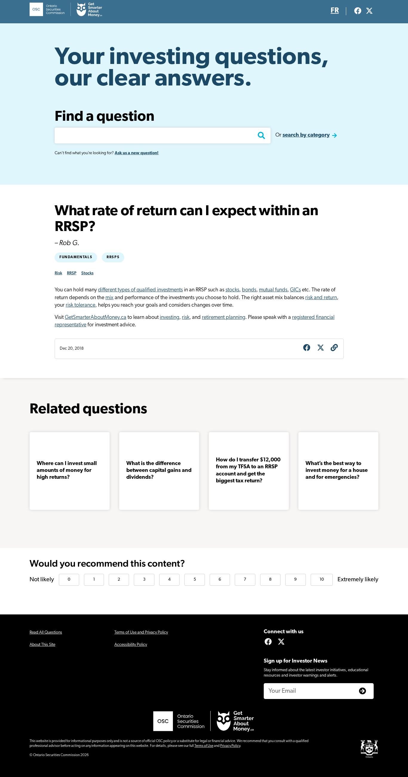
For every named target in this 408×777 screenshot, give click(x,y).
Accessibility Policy (130, 645)
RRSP (71, 272)
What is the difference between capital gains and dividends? (158, 471)
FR (335, 10)
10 (322, 579)
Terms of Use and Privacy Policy (141, 632)
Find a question (104, 117)
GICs (295, 290)
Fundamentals (75, 257)
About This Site (42, 645)
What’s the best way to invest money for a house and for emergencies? (337, 471)
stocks (232, 290)
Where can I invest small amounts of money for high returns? (67, 471)
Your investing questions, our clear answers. (192, 68)
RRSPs (113, 257)
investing (169, 317)
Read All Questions (46, 632)
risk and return (321, 298)
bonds (249, 290)
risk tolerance (80, 305)
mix (109, 298)
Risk (58, 272)
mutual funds (273, 290)
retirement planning (223, 317)
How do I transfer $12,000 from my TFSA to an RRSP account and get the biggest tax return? (248, 471)
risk (185, 317)
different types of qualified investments (140, 290)
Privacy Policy (230, 746)
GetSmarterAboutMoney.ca (95, 317)
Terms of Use (203, 746)
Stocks (87, 272)
